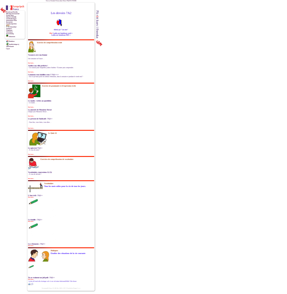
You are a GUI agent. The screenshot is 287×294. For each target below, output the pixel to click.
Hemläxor (12, 41)
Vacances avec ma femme (37, 55)
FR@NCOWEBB (71, 1)
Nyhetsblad (12, 27)
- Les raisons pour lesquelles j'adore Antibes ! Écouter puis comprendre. (51, 67)
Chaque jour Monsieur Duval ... (38, 112)
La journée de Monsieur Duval (39, 110)
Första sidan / (59, 1)
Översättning (10, 33)
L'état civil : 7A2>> (35, 195)
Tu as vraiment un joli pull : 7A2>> (41, 278)
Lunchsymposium (11, 24)
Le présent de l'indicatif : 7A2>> (40, 119)
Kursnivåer (9, 22)
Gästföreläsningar (11, 19)
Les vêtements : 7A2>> (36, 244)
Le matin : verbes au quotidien (39, 101)
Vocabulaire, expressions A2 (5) (40, 172)
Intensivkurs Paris (11, 20)
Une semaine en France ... (36, 58)
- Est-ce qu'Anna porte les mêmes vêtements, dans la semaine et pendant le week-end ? (55, 76)
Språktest (9, 28)
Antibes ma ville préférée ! (38, 66)
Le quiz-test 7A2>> (35, 148)
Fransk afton (10, 15)
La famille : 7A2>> (35, 220)
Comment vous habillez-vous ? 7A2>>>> (43, 75)
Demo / (65, 1)
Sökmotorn (11, 36)
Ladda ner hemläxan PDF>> (61, 35)
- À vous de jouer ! (34, 150)
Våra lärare (9, 32)
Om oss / (48, 1)
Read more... (31, 63)
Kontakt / (53, 1)
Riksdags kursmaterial (12, 13)
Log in (8, 48)
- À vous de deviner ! (35, 174)
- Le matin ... (32, 103)
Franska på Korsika (12, 12)
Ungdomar (9, 30)
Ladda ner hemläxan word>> (63, 33)
